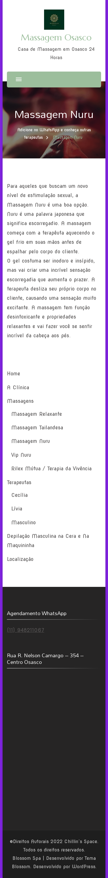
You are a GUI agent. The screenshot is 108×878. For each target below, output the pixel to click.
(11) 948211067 (25, 630)
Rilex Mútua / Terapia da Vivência (51, 468)
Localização (20, 559)
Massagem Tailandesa (37, 427)
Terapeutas (19, 482)
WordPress (83, 866)
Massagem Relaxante (36, 414)
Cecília (19, 495)
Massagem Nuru (30, 441)
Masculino (23, 522)
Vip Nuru (21, 455)
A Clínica (18, 387)
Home (13, 373)
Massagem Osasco (56, 37)
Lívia (16, 509)
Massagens (20, 401)
